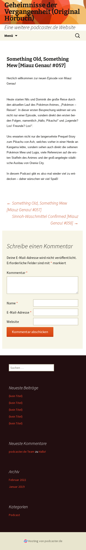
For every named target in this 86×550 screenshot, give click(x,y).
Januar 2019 (16, 487)
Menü (8, 35)
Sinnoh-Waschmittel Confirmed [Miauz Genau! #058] (45, 219)
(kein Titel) (15, 396)
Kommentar (17, 272)
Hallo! (42, 452)
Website (13, 321)
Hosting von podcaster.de (45, 541)
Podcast (14, 515)
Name (12, 303)
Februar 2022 (17, 480)
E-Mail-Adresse (19, 312)
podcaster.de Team (21, 452)
